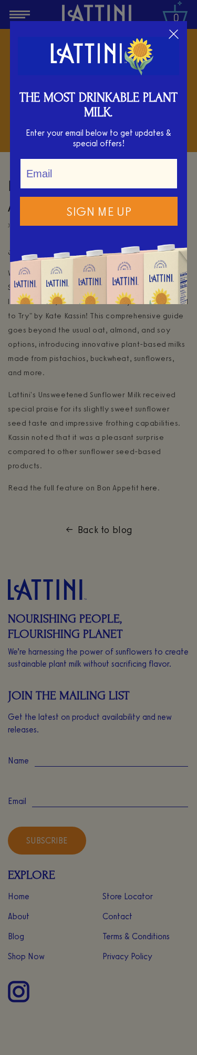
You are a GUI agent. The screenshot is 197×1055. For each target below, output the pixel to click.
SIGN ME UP (98, 211)
